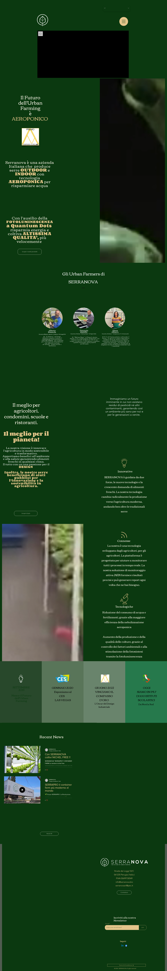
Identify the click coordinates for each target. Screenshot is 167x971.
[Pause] (40, 75)
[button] (123, 21)
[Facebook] (126, 945)
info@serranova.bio (124, 882)
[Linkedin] (122, 945)
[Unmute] (43, 75)
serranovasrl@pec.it (124, 885)
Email (107, 923)
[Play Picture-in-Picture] (123, 75)
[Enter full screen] (126, 75)
